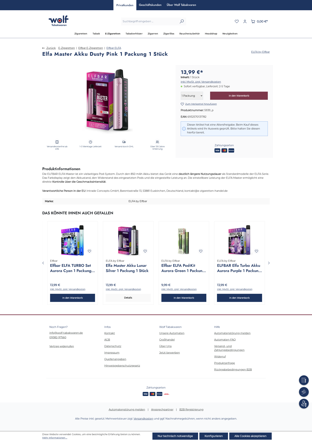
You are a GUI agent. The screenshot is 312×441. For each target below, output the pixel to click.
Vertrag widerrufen (61, 346)
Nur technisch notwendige (175, 436)
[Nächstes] (268, 263)
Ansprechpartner (162, 409)
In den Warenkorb (239, 95)
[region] (107, 100)
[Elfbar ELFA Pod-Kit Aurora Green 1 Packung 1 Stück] (183, 240)
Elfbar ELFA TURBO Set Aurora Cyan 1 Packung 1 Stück (72, 268)
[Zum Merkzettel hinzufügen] (89, 251)
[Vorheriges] (43, 263)
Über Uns (165, 346)
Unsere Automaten (171, 333)
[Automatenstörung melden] (304, 380)
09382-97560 (57, 337)
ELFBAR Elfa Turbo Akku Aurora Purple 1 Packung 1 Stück (239, 268)
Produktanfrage (224, 363)
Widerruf (220, 356)
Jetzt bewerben (169, 352)
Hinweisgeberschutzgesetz (122, 365)
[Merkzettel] (237, 21)
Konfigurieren (214, 436)
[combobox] (149, 21)
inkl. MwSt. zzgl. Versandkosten (201, 81)
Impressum (111, 352)
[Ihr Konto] (245, 21)
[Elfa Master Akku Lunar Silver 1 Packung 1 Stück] (128, 240)
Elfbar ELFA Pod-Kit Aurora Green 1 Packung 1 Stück (183, 268)
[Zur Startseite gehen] (58, 20)
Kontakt (109, 333)
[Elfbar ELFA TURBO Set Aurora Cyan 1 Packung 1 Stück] (72, 240)
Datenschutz (112, 346)
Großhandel (167, 339)
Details (128, 297)
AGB (107, 339)
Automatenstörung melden (232, 333)
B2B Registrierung (191, 409)
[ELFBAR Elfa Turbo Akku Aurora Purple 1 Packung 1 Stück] (239, 240)
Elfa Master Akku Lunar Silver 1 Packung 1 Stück (127, 268)
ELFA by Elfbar (260, 51)
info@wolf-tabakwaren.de (66, 332)
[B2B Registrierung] (304, 404)
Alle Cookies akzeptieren (250, 436)
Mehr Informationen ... (54, 437)
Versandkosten (143, 418)
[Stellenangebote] (304, 392)
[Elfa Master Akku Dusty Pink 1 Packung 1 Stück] (107, 100)
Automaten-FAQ (225, 339)
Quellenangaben (115, 359)
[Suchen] (181, 21)
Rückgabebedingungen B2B (233, 369)
